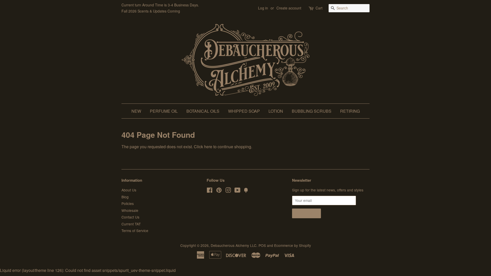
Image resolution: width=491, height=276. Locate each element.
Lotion (276, 111)
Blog (125, 196)
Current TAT (131, 223)
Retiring (350, 111)
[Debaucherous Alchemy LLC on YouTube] (237, 190)
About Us (128, 189)
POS (262, 245)
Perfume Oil (164, 111)
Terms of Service (134, 230)
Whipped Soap (244, 111)
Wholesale (129, 210)
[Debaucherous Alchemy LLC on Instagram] (228, 190)
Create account (288, 7)
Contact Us (130, 217)
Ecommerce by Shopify (292, 245)
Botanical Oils (202, 111)
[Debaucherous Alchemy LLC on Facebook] (210, 190)
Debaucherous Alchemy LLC (233, 245)
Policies (127, 203)
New (136, 111)
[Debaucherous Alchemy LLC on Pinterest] (219, 190)
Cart (319, 7)
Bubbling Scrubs (311, 111)
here (208, 147)
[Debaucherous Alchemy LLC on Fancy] (246, 190)
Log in (263, 7)
